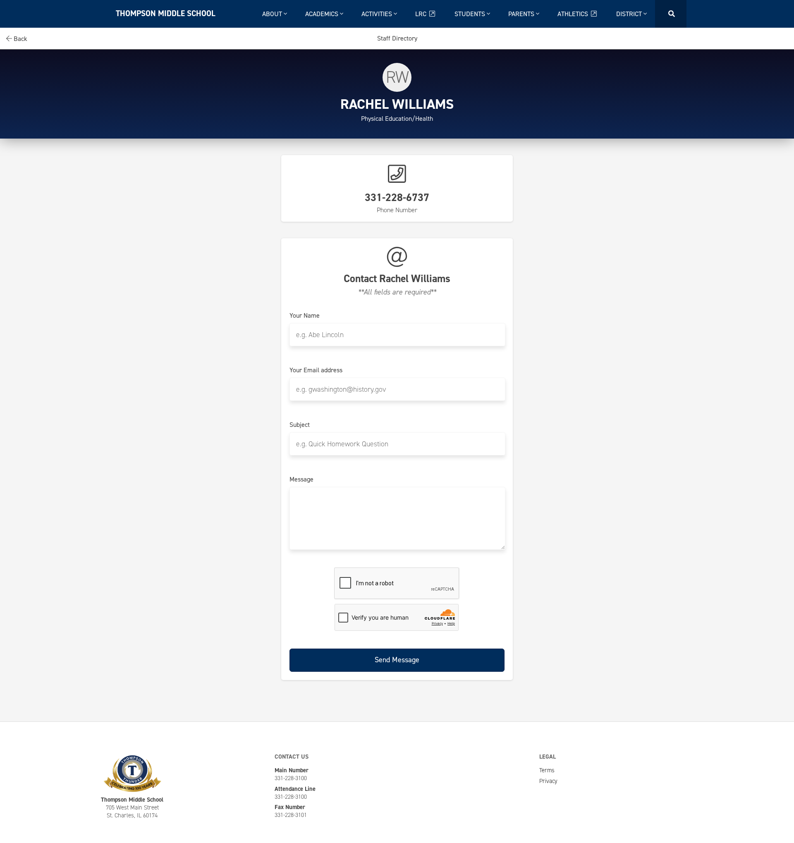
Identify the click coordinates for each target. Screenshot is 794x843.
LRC (421, 14)
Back (19, 38)
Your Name (304, 315)
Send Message (397, 660)
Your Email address (315, 370)
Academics (322, 14)
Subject (299, 425)
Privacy (548, 781)
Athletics (573, 14)
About (273, 14)
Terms (547, 770)
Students (470, 14)
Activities (377, 14)
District (629, 14)
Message (301, 479)
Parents (522, 14)
